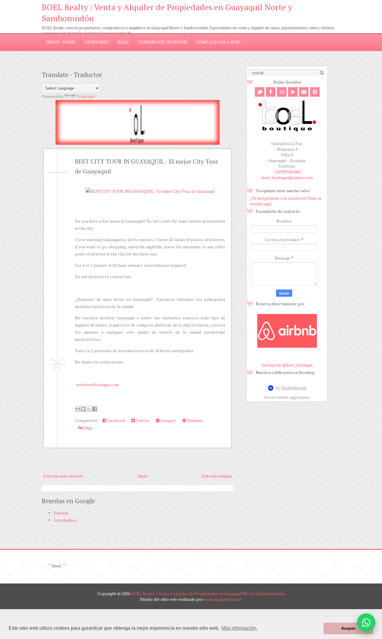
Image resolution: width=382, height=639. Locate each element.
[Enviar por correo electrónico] (78, 409)
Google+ (167, 420)
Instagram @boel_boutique (287, 365)
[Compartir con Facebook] (95, 409)
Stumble (194, 420)
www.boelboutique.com (97, 384)
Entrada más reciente (63, 476)
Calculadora (65, 520)
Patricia (61, 513)
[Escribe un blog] (83, 409)
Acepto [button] (348, 628)
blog (123, 42)
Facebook (115, 420)
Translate (85, 96)
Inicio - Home (61, 42)
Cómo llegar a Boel (218, 42)
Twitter (142, 420)
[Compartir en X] (89, 409)
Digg (87, 427)
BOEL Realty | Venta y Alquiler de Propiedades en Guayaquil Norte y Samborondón (208, 593)
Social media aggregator (287, 397)
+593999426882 (287, 172)
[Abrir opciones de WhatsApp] (366, 622)
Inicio (143, 476)
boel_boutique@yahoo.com (287, 177)
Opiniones (96, 42)
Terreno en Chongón (162, 42)
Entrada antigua (217, 476)
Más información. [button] (239, 628)
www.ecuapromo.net (223, 599)
